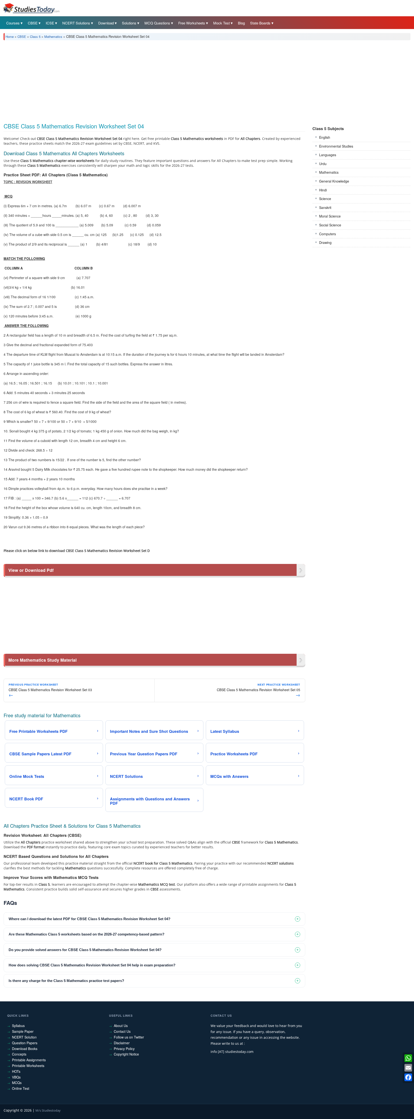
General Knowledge (334, 181)
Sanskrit (325, 207)
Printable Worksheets (28, 1065)
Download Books (24, 1048)
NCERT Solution (24, 1037)
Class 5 (35, 36)
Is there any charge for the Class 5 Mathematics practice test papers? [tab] (66, 981)
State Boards (260, 22)
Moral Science (330, 216)
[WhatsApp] (408, 1058)
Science (325, 198)
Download (106, 22)
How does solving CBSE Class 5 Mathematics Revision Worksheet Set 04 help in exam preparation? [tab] (92, 965)
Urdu (323, 163)
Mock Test (221, 22)
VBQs (16, 1077)
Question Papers (24, 1042)
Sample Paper (23, 1031)
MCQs (17, 1082)
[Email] (408, 1068)
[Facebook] (408, 1077)
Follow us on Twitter (129, 1037)
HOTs (16, 1071)
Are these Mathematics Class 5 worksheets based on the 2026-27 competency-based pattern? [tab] (86, 934)
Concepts (19, 1054)
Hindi (323, 190)
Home (10, 36)
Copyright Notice (126, 1054)
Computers (327, 233)
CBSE (33, 22)
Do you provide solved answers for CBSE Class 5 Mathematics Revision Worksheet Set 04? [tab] (85, 950)
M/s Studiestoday (48, 1110)
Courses (13, 22)
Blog (241, 22)
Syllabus (18, 1025)
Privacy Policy (124, 1048)
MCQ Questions (157, 22)
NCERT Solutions (76, 22)
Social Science (330, 225)
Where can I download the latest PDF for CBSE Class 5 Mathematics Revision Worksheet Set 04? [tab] (89, 919)
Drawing (325, 242)
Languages (327, 154)
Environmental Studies (336, 146)
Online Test (20, 1088)
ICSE (50, 22)
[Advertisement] (147, 79)
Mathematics (53, 36)
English (324, 137)
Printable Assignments (29, 1059)
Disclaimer (122, 1042)
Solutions (129, 22)
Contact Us (122, 1031)
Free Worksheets (191, 22)
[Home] (31, 8)
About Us (121, 1025)
